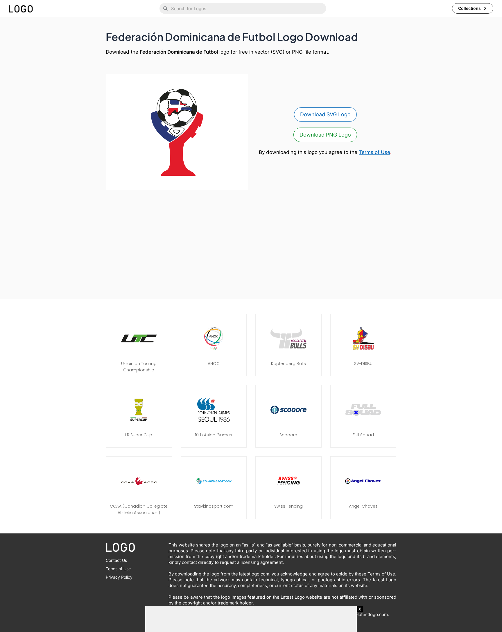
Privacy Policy (119, 577)
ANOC (214, 363)
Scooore (288, 435)
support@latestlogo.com (362, 614)
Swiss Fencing (288, 506)
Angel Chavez (363, 506)
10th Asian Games (213, 435)
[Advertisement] (251, 241)
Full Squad (363, 435)
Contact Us (116, 560)
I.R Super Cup (138, 435)
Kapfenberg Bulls (288, 363)
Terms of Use (374, 152)
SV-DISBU (363, 363)
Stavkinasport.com (213, 506)
